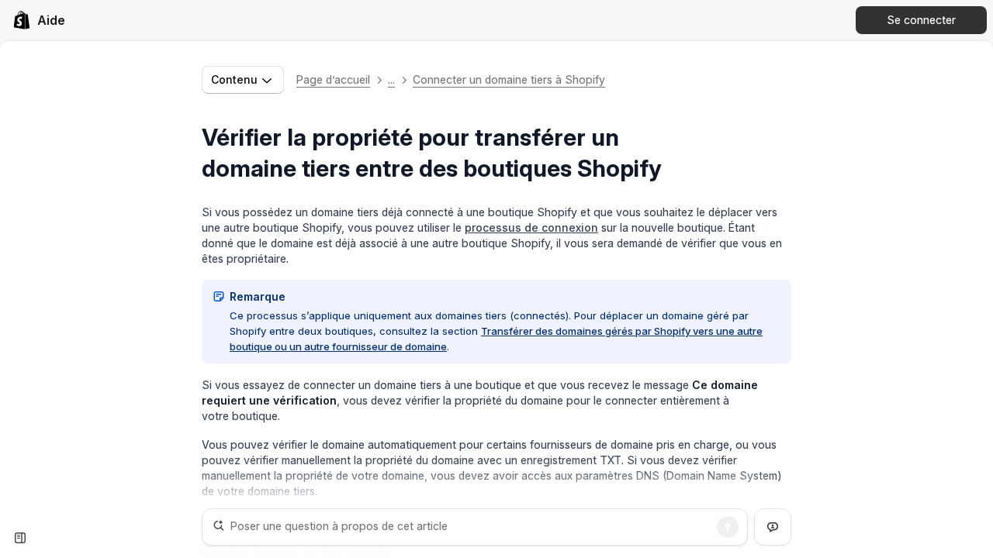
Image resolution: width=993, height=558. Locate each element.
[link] (38, 20)
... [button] (391, 79)
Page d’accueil (333, 79)
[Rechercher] (728, 527)
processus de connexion (531, 227)
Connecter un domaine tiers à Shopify (509, 79)
